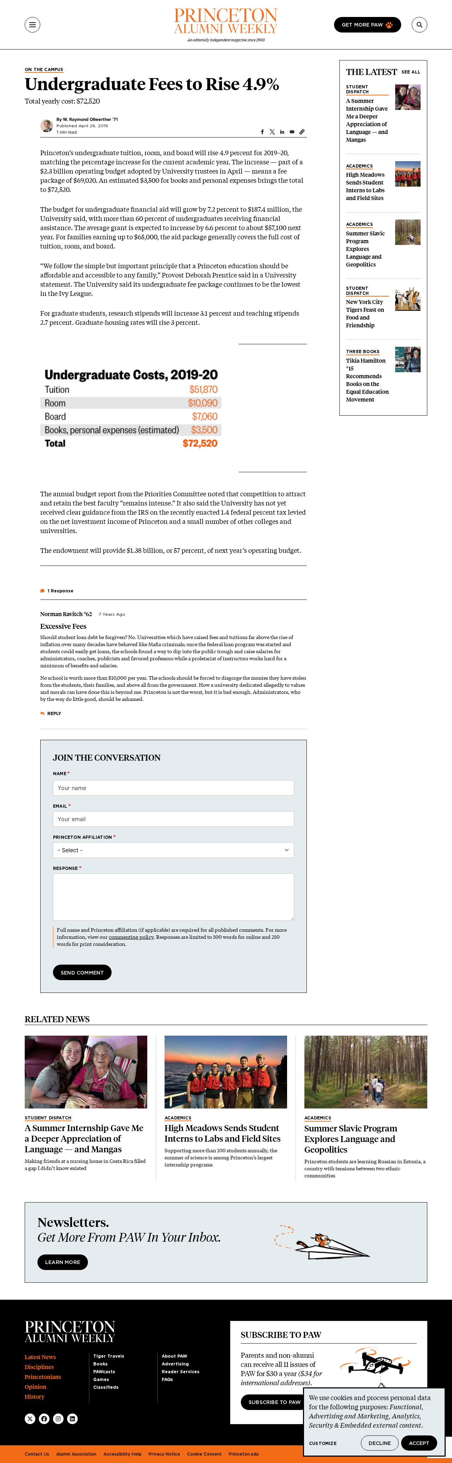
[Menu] (32, 25)
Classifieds (106, 1387)
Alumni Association (76, 1454)
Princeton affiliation (82, 837)
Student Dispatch (357, 89)
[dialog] (374, 1422)
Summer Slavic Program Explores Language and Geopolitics (365, 249)
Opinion (35, 1386)
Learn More (62, 1262)
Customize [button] (323, 1443)
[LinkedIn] (72, 1418)
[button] (301, 131)
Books (100, 1364)
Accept (419, 1443)
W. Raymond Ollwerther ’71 (90, 119)
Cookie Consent (204, 1454)
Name (59, 774)
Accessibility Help (122, 1454)
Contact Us (37, 1454)
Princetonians (43, 1377)
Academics (359, 166)
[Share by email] (292, 131)
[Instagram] (58, 1418)
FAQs (167, 1379)
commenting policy (131, 937)
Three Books (363, 352)
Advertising (175, 1364)
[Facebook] (44, 1418)
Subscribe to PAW (275, 1402)
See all (411, 72)
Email (60, 806)
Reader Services (181, 1372)
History (34, 1396)
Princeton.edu (244, 1454)
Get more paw (362, 25)
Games (101, 1379)
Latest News (40, 1357)
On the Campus (44, 70)
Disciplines (39, 1367)
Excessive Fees (63, 626)
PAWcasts (104, 1372)
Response (65, 868)
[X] (30, 1418)
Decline (380, 1443)
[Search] (419, 25)
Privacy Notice (164, 1454)
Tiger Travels (108, 1356)
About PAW (174, 1356)
